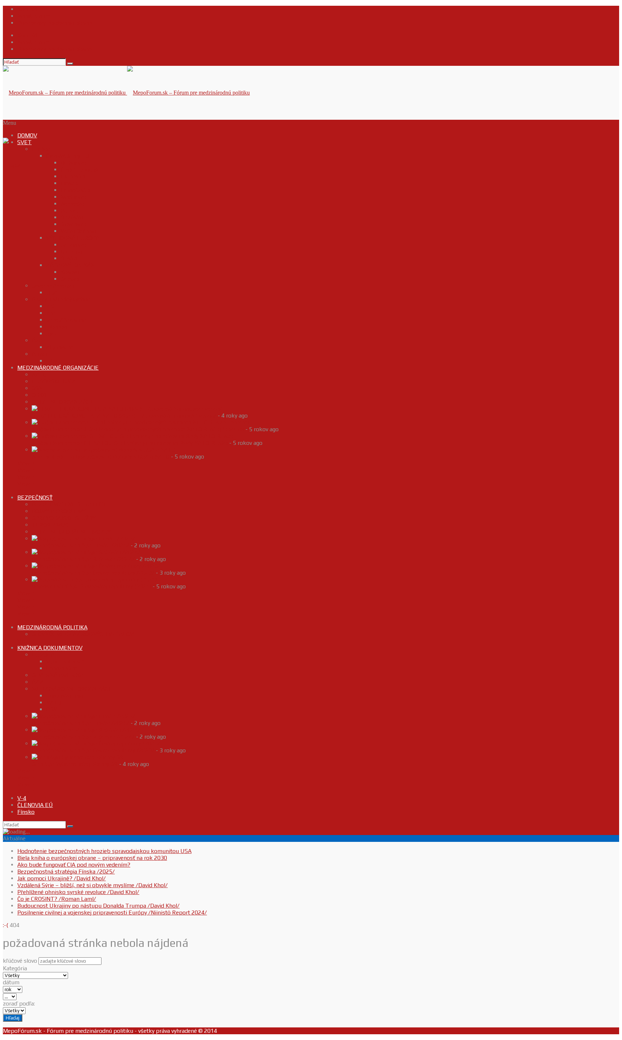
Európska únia (64, 695)
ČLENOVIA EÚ (35, 805)
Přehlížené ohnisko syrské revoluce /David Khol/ (78, 892)
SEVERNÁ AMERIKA (58, 675)
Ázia (37, 340)
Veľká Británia (78, 231)
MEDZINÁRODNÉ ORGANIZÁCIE (58, 367)
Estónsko (72, 176)
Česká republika (81, 169)
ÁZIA (38, 682)
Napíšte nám (33, 16)
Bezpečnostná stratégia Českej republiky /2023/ (93, 572)
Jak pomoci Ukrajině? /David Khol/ (61, 878)
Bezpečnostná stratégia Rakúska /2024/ (83, 559)
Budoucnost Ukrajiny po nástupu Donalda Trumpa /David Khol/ (98, 905)
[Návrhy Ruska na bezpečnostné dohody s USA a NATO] (103, 449)
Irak (51, 306)
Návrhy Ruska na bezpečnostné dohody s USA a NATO (101, 456)
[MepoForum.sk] (12, 164)
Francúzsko (75, 190)
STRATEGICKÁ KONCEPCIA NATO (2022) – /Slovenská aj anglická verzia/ (124, 415)
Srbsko (69, 278)
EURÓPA (43, 654)
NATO (39, 374)
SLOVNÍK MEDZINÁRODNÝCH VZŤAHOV (83, 634)
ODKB (39, 395)
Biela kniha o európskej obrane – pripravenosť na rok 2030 (92, 857)
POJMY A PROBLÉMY (59, 511)
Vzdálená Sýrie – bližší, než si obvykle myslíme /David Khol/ (92, 885)
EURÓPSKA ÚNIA (54, 381)
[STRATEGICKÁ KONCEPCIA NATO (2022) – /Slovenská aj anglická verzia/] (127, 408)
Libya (53, 360)
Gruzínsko (73, 244)
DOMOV (27, 135)
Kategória (15, 968)
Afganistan (59, 347)
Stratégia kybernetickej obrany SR (75, 764)
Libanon (56, 326)
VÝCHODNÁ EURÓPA (72, 237)
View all (27, 463)
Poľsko (69, 210)
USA (51, 292)
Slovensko (73, 224)
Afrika (39, 354)
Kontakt (27, 9)
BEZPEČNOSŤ (35, 497)
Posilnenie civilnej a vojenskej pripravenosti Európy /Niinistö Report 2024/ (112, 912)
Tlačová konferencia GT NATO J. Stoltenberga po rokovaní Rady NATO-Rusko (130, 442)
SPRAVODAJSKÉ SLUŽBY (64, 518)
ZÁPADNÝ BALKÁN (70, 265)
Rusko (68, 258)
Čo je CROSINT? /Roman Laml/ (56, 898)
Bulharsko (73, 162)
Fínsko (69, 183)
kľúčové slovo (20, 960)
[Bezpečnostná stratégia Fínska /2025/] (83, 538)
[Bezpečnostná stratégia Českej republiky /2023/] (96, 565)
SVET (24, 142)
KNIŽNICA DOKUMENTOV (49, 647)
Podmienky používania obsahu (56, 22)
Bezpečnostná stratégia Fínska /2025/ (80, 545)
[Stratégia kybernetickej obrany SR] (77, 757)
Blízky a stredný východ (61, 299)
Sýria (52, 333)
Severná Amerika (53, 285)
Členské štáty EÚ (67, 155)
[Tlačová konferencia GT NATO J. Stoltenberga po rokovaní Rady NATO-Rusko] (133, 436)
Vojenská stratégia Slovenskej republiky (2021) (91, 586)
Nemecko (72, 203)
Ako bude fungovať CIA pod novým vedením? (73, 864)
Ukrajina (71, 251)
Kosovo (69, 272)
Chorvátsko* (61, 668)
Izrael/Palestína (66, 319)
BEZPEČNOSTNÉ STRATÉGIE (70, 504)
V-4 (21, 798)
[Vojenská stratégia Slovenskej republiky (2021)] (94, 579)
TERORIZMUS (50, 524)
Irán (51, 313)
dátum (11, 982)
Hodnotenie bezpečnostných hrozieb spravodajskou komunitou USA (104, 851)
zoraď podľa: (19, 1003)
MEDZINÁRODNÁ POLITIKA (52, 627)
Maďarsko (73, 196)
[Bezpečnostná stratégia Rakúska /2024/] (86, 552)
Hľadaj (12, 1018)
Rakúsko (71, 217)
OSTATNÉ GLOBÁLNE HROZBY (71, 531)
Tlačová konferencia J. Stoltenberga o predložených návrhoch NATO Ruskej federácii (138, 429)
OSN (37, 388)
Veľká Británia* (65, 661)
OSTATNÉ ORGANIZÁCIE (63, 401)
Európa (41, 149)
